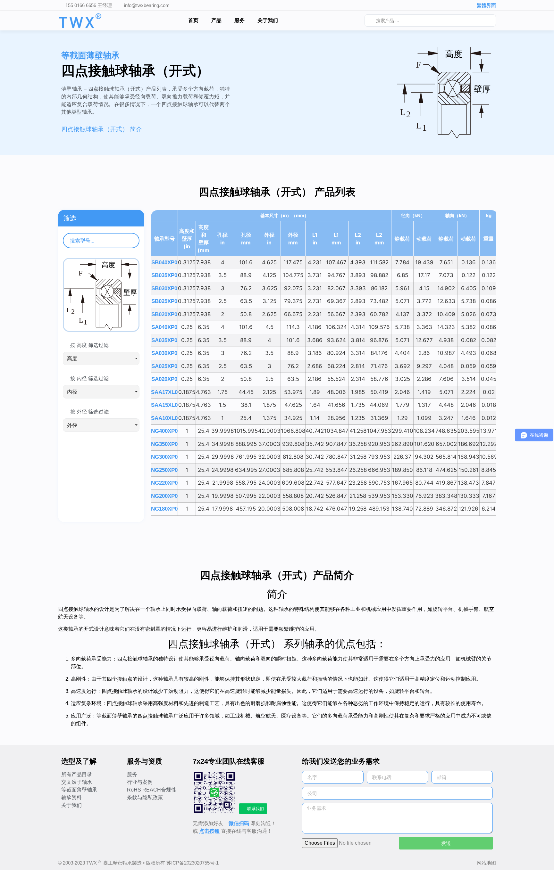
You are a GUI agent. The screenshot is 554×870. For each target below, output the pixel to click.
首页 (193, 20)
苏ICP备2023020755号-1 (192, 863)
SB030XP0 (164, 288)
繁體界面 (486, 5)
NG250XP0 (164, 470)
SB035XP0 (164, 275)
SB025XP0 (164, 301)
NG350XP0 (164, 444)
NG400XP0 (164, 431)
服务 (239, 20)
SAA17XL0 (164, 392)
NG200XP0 (164, 496)
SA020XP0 (164, 379)
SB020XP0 (164, 314)
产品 (216, 20)
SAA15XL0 (164, 405)
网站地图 (486, 863)
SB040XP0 (164, 262)
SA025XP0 (164, 366)
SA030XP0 (164, 353)
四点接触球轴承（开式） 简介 (101, 129)
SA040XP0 (164, 327)
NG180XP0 (164, 509)
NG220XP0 (164, 483)
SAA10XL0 (164, 418)
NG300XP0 (164, 457)
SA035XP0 (164, 340)
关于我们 (267, 20)
